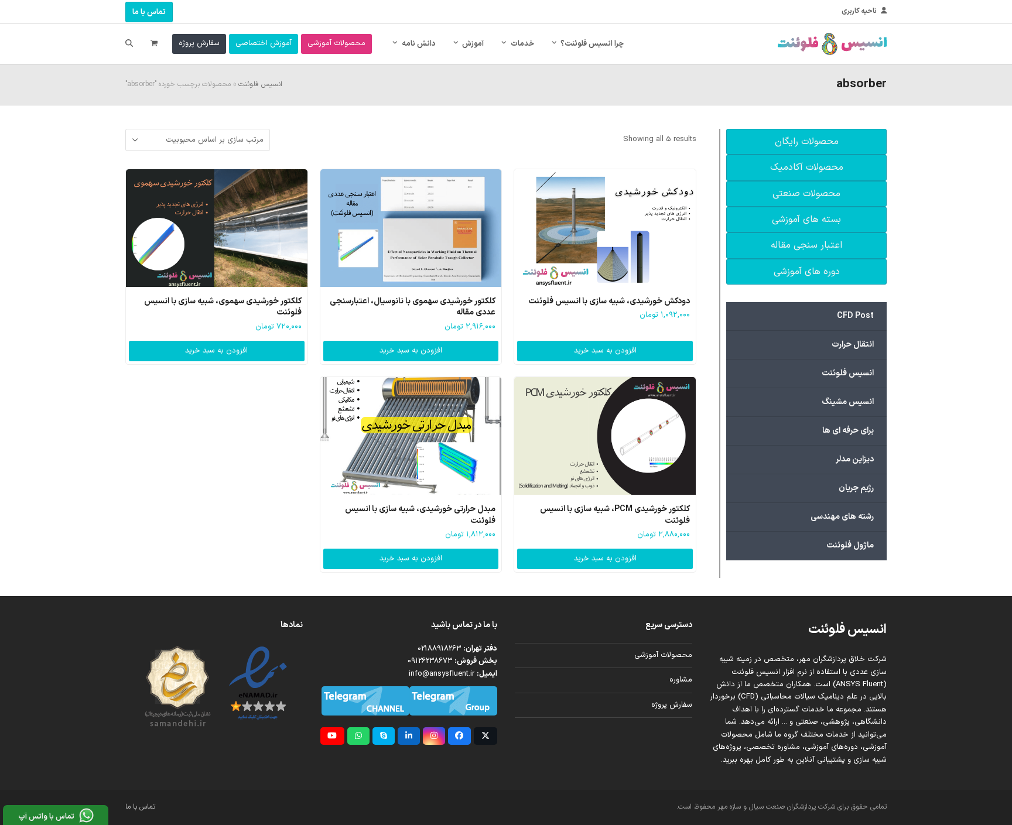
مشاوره (680, 680)
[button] (154, 44)
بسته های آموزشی (806, 220)
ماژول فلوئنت (850, 545)
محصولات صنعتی (806, 194)
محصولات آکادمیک (806, 167)
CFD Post (855, 316)
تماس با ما (149, 12)
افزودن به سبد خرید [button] (605, 351)
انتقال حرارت (853, 344)
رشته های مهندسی (842, 517)
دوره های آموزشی (807, 272)
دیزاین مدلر (855, 459)
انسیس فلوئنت (260, 84)
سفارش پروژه (671, 705)
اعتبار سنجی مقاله (806, 245)
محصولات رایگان (807, 142)
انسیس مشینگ (848, 402)
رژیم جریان (856, 488)
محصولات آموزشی (663, 655)
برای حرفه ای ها (848, 431)
